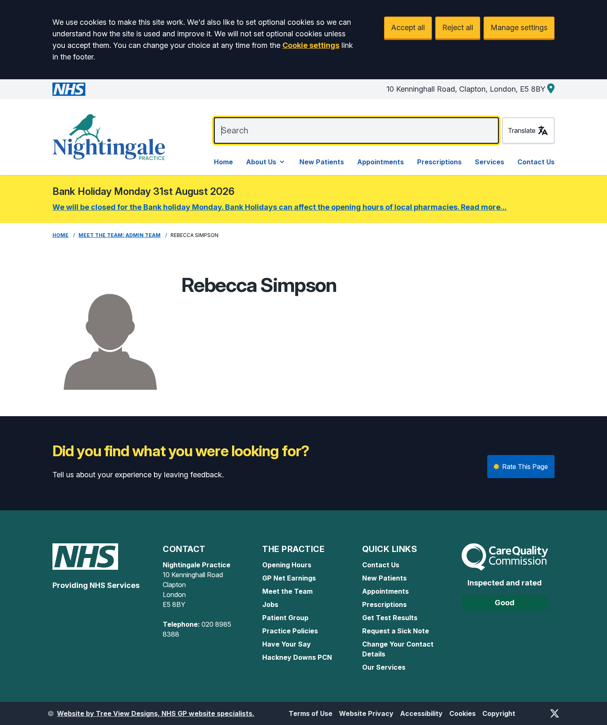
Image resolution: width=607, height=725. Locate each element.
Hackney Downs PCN (297, 657)
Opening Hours (286, 565)
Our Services (383, 667)
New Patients (321, 162)
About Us (261, 162)
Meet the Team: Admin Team (119, 235)
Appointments (380, 162)
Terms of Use (310, 713)
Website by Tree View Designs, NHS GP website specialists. (155, 713)
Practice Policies (290, 631)
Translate (522, 130)
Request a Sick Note (395, 631)
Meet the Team (287, 591)
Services (489, 162)
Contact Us (536, 162)
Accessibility (421, 713)
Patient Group (285, 618)
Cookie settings (310, 45)
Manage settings (519, 27)
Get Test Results (389, 618)
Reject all (457, 27)
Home (223, 162)
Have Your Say (286, 644)
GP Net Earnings (289, 578)
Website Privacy (366, 713)
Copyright (498, 713)
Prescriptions (439, 162)
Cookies (462, 713)
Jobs (270, 604)
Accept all (408, 27)
